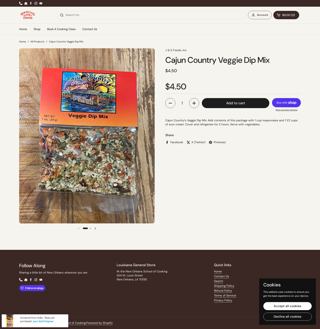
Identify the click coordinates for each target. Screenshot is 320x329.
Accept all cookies (287, 306)
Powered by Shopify (99, 323)
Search (218, 281)
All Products (37, 41)
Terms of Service (225, 295)
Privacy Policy (223, 300)
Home (22, 41)
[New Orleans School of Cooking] (27, 15)
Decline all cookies (288, 316)
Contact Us (221, 276)
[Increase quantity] (194, 103)
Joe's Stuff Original (42, 321)
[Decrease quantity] (170, 103)
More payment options (286, 110)
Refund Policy (223, 290)
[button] (286, 15)
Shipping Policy (224, 286)
